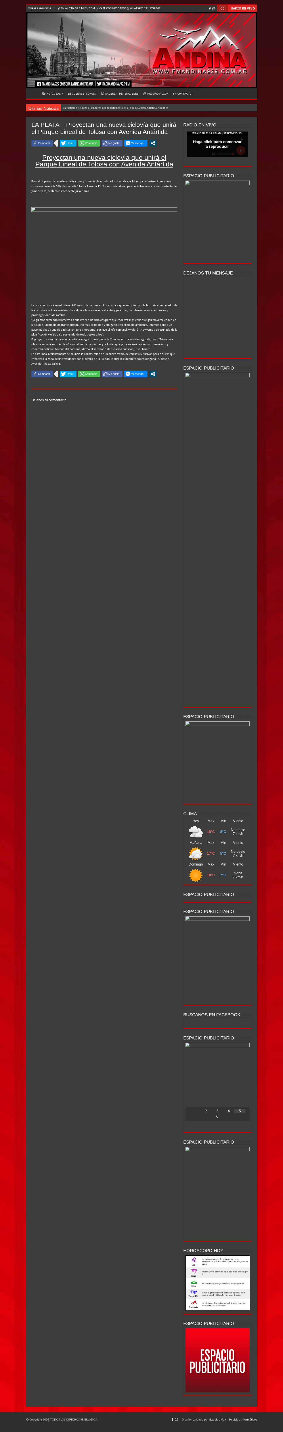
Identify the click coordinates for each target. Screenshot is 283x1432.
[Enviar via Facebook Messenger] (135, 143)
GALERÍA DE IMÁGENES (122, 93)
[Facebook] (209, 8)
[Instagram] (214, 8)
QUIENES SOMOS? (84, 93)
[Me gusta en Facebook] (112, 143)
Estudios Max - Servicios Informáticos (233, 1419)
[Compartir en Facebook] (42, 143)
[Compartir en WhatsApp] (89, 143)
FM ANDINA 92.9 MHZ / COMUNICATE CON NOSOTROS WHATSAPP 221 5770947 (110, 8)
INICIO (34, 93)
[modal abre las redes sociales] (153, 143)
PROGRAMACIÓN (157, 93)
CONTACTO (184, 93)
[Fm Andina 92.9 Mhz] (141, 50)
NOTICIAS (54, 93)
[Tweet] (68, 143)
